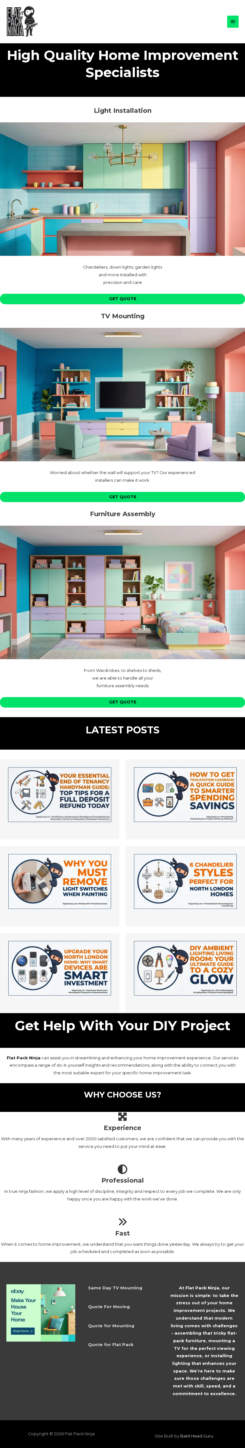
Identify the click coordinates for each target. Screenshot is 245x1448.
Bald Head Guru (196, 1436)
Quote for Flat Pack (110, 1344)
